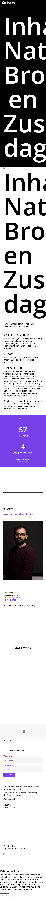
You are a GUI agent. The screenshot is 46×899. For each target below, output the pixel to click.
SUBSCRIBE (9, 775)
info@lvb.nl (8, 805)
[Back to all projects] (23, 731)
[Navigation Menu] (42, 3)
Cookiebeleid (9, 846)
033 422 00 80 (9, 807)
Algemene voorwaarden (14, 848)
